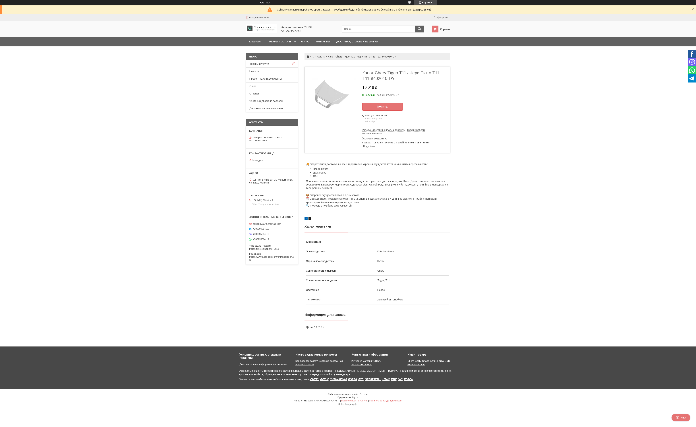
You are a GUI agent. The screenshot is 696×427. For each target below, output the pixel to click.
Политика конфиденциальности (385, 400)
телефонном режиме (318, 188)
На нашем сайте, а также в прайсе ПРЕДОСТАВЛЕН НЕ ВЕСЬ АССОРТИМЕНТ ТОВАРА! (345, 370)
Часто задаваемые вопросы (266, 101)
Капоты (321, 56)
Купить (382, 106)
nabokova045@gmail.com (267, 223)
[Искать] (419, 29)
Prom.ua (364, 394)
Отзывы (254, 93)
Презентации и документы (265, 78)
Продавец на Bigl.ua (348, 397)
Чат (683, 417)
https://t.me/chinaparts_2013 (264, 248)
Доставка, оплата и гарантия (357, 41)
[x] (309, 219)
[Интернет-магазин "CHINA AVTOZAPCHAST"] (261, 32)
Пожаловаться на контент (354, 400)
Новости (254, 71)
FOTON (408, 379)
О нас (305, 41)
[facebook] (306, 219)
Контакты (323, 41)
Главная (255, 41)
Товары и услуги (279, 41)
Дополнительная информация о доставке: (263, 364)
